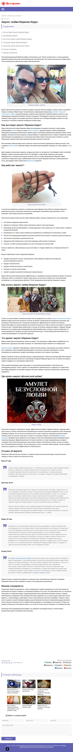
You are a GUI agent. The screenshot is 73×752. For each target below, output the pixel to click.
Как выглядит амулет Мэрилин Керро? (15, 32)
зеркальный (31, 161)
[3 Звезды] (7, 663)
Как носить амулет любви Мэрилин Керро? (16, 39)
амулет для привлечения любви (21, 558)
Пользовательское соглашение (45, 747)
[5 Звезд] (12, 663)
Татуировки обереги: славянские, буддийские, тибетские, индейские (43, 692)
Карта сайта (34, 747)
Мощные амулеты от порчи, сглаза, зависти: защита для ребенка (13, 691)
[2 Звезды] (5, 663)
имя (69, 145)
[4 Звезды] (9, 663)
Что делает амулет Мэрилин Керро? (14, 42)
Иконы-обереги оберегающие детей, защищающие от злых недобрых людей (13, 708)
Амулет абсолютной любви (61, 318)
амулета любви (13, 145)
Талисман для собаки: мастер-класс (28, 690)
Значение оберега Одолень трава (27, 706)
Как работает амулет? (9, 36)
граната (14, 130)
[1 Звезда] (2, 663)
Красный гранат (33, 130)
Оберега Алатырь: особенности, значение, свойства (43, 707)
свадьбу (42, 572)
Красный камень (7, 348)
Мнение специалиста (9, 53)
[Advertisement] (36, 635)
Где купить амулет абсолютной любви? (15, 46)
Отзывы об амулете (8, 49)
